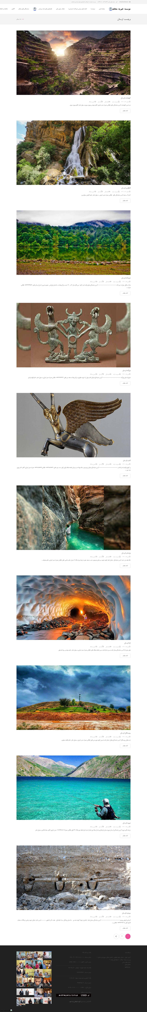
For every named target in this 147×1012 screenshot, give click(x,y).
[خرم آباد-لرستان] (73, 242)
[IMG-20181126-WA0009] (38, 983)
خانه (23, 19)
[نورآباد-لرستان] (73, 335)
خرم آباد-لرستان (125, 278)
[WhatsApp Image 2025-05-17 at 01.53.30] (20, 1001)
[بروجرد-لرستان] (73, 877)
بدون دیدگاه (91, 102)
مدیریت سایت (115, 102)
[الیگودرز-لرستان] (73, 152)
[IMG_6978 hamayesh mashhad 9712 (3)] (47, 992)
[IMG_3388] (29, 964)
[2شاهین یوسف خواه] (38, 992)
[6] (38, 1000)
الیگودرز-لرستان (125, 188)
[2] (29, 1000)
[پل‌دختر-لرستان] (73, 517)
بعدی (116, 936)
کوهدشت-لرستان (125, 98)
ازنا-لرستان (127, 643)
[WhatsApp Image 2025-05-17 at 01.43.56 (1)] (29, 973)
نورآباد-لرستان (126, 370)
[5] (20, 991)
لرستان (99, 102)
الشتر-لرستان (126, 460)
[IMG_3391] (20, 955)
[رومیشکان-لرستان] (73, 697)
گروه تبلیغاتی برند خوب (74, 1001)
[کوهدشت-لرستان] (73, 62)
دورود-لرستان (126, 823)
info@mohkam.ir (123, 2)
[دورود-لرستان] (73, 787)
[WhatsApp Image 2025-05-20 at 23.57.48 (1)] (47, 964)
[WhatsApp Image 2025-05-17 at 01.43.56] (38, 955)
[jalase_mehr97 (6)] (20, 982)
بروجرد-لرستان (126, 913)
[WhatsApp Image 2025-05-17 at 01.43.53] (47, 973)
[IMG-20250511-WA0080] (38, 973)
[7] (29, 991)
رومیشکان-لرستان (125, 733)
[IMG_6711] (20, 973)
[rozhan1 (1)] (38, 964)
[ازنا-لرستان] (73, 607)
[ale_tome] (47, 954)
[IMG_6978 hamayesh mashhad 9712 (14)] (47, 982)
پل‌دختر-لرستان (126, 553)
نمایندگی (106, 102)
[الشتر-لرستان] (73, 425)
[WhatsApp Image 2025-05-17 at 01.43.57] (20, 964)
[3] (47, 1000)
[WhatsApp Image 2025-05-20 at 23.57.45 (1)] (29, 955)
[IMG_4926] (29, 982)
